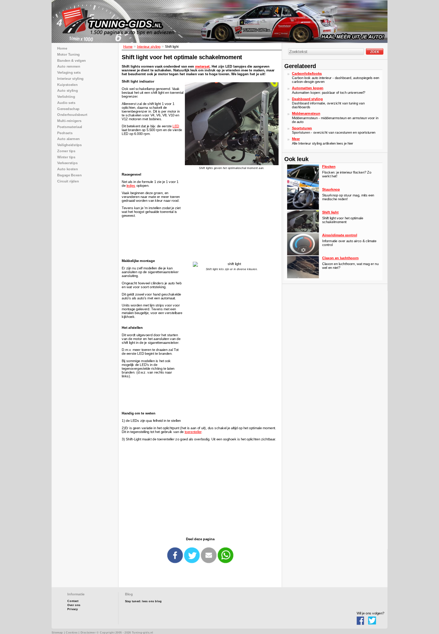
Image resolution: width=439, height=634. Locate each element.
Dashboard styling (307, 99)
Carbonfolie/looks (307, 73)
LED (176, 126)
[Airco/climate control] (303, 254)
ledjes (131, 186)
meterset (202, 66)
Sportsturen (302, 128)
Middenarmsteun (306, 113)
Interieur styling (149, 46)
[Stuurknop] (303, 208)
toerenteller (193, 432)
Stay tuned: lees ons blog (143, 601)
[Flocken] (303, 186)
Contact (73, 601)
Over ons (73, 605)
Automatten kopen (307, 88)
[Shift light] (303, 231)
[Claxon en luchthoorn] (303, 277)
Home (127, 46)
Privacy (72, 609)
